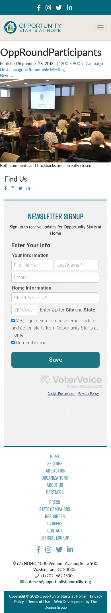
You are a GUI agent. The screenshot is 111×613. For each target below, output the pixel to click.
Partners (55, 492)
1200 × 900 (69, 63)
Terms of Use (39, 601)
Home (55, 456)
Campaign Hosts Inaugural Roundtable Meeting (51, 67)
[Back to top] (95, 597)
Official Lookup (54, 537)
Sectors (55, 463)
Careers (55, 523)
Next (7, 76)
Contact (54, 530)
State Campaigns (54, 509)
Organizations (55, 477)
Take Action (54, 470)
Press (54, 502)
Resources (55, 516)
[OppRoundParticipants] (55, 120)
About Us (55, 485)
